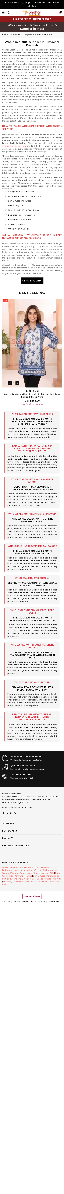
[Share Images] (17, 383)
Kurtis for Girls (47, 873)
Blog (34, 6)
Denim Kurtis (39, 875)
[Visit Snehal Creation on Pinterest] (15, 813)
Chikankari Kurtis (42, 867)
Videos (55, 2)
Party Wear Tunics (23, 875)
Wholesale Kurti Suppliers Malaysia (32, 513)
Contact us (13, 2)
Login (28, 2)
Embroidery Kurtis (10, 870)
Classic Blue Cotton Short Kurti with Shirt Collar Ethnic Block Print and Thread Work (32, 395)
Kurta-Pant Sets (26, 881)
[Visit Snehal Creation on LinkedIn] (11, 813)
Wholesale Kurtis (10, 867)
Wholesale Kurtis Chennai (32, 578)
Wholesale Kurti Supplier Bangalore (32, 546)
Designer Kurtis (44, 878)
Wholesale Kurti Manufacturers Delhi (32, 611)
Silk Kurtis (57, 878)
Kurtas (30, 873)
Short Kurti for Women (31, 870)
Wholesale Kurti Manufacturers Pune (32, 646)
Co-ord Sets (41, 881)
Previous (4, 346)
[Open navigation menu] (4, 13)
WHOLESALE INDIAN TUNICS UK (32, 682)
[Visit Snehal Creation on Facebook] (3, 813)
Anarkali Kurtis (26, 867)
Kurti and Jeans (9, 878)
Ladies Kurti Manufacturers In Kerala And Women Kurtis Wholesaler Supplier (32, 717)
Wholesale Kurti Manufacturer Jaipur (32, 480)
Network (41, 2)
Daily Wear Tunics (26, 878)
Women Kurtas (18, 873)
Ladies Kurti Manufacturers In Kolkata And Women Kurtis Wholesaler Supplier (32, 448)
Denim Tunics (52, 875)
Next (59, 346)
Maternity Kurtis (10, 881)
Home (5, 34)
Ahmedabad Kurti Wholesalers (32, 414)
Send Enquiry (32, 280)
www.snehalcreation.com (14, 146)
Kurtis (37, 873)
